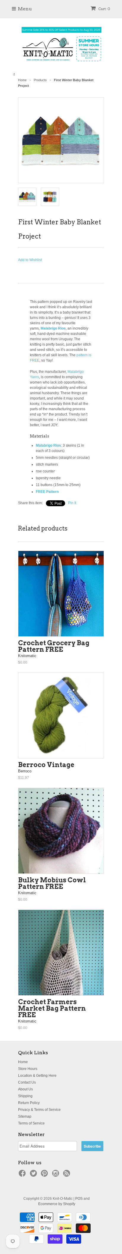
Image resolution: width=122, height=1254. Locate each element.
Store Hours (27, 1069)
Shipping (25, 1096)
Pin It (72, 503)
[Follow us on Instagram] (56, 1175)
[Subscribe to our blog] (67, 1175)
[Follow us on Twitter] (34, 1175)
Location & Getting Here (37, 1076)
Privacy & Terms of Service (39, 1110)
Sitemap (24, 1116)
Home (23, 1062)
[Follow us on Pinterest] (45, 1175)
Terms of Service (31, 1123)
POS (79, 1199)
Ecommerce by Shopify (56, 1204)
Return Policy (29, 1103)
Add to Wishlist (30, 260)
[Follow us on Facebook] (23, 1175)
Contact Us (27, 1082)
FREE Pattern (47, 492)
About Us (25, 1089)
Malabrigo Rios (53, 328)
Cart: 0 (103, 9)
